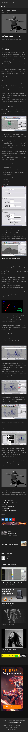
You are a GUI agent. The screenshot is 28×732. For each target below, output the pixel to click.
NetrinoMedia (17, 722)
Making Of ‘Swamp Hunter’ (8, 624)
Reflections (5, 514)
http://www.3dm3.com (11, 510)
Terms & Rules (12, 729)
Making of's (16, 39)
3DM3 (8, 556)
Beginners (11, 39)
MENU (3, 7)
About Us (10, 725)
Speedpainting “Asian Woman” (9, 649)
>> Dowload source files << (8, 500)
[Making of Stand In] (14, 533)
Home (4, 725)
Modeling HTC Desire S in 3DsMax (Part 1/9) (12, 583)
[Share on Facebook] (3, 519)
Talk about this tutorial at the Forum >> (11, 502)
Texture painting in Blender (8, 603)
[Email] (7, 558)
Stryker (7, 508)
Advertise (18, 725)
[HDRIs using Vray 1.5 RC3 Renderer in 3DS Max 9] (14, 544)
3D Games (3, 39)
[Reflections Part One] (14, 574)
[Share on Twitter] (6, 519)
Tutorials (20, 39)
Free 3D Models (14, 727)
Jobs (7, 727)
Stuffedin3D (11, 506)
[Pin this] (13, 519)
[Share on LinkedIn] (10, 519)
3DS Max (7, 39)
